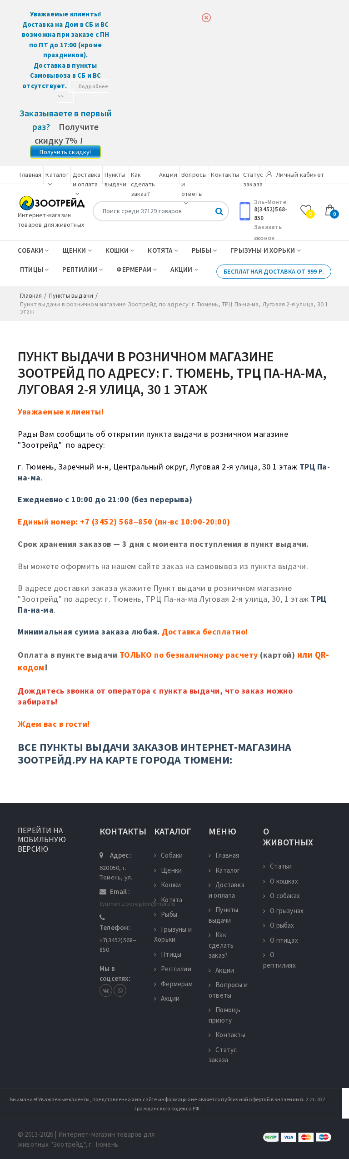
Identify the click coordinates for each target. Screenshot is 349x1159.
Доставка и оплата (87, 179)
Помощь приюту (224, 1014)
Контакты (225, 174)
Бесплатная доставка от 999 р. (274, 271)
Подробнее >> (83, 91)
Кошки (117, 250)
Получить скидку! (65, 152)
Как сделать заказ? (143, 184)
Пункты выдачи (223, 914)
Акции (168, 174)
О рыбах (282, 925)
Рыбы (202, 250)
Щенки (75, 250)
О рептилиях (279, 959)
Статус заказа (223, 1054)
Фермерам (134, 269)
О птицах (284, 940)
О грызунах (287, 910)
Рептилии (80, 269)
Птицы (32, 269)
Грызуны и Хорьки (263, 250)
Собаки (31, 250)
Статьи (281, 866)
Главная (30, 174)
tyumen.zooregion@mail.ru (137, 903)
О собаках (285, 895)
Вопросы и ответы (228, 989)
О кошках (284, 881)
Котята (161, 250)
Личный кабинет (299, 174)
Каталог (227, 870)
